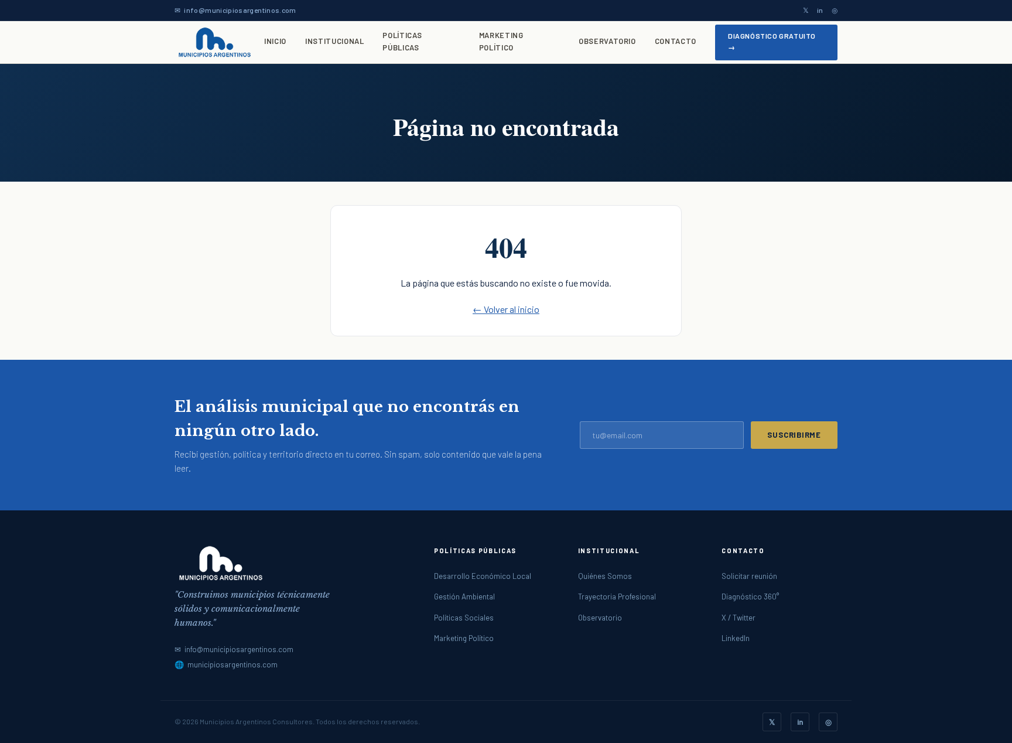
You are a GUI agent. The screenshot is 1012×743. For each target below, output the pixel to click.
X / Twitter (738, 617)
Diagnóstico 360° (750, 596)
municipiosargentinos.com (232, 664)
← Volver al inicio (506, 309)
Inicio (275, 41)
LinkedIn (736, 638)
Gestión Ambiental (464, 596)
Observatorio (607, 41)
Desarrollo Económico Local (482, 576)
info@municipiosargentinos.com (240, 10)
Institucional (334, 41)
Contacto (675, 41)
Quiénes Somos (605, 576)
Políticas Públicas (402, 41)
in (820, 10)
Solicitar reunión (749, 576)
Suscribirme (794, 434)
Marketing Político (501, 41)
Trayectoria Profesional (617, 596)
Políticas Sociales (464, 617)
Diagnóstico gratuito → (772, 41)
